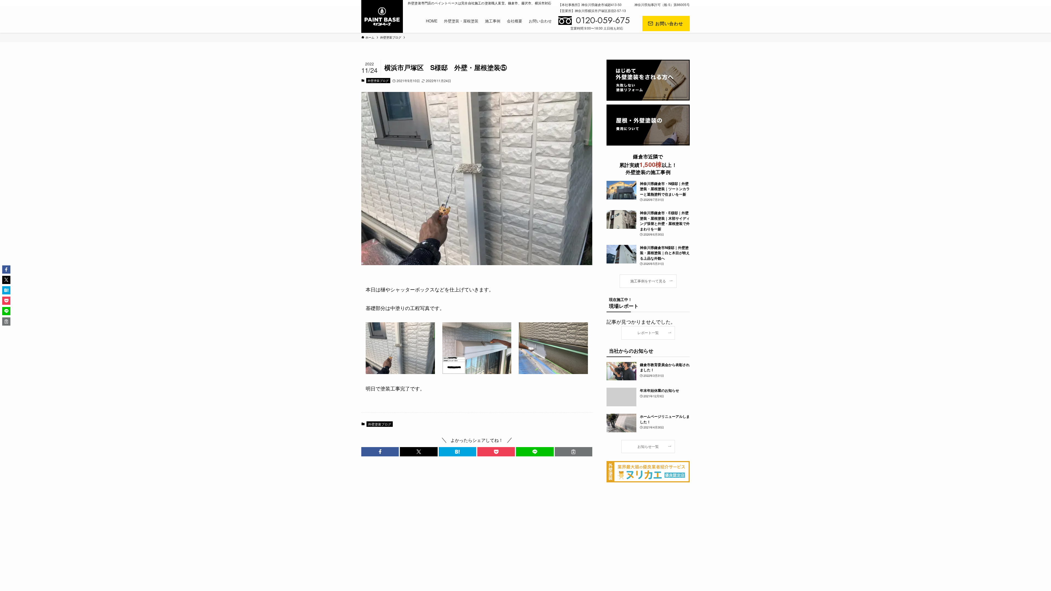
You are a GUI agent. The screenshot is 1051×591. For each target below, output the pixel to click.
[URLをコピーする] (573, 451)
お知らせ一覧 (648, 446)
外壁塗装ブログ (378, 80)
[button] (380, 451)
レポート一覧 (648, 332)
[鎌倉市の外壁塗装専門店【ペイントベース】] (382, 16)
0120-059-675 (603, 20)
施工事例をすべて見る (648, 281)
